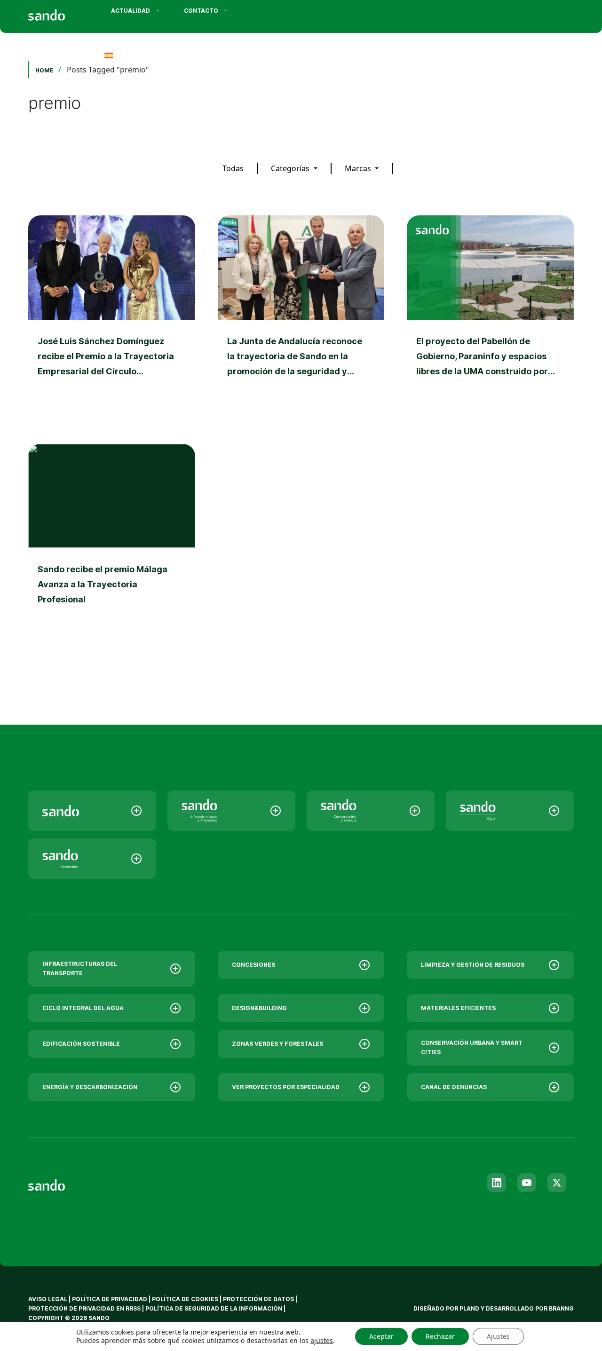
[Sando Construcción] (231, 810)
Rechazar (440, 1336)
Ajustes (498, 1336)
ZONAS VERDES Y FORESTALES (277, 1043)
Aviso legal (47, 1299)
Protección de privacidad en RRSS (84, 1308)
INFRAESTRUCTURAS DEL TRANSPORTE (79, 968)
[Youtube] (526, 1182)
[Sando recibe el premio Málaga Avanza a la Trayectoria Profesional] (111, 547)
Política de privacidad (110, 1299)
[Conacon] (371, 810)
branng (561, 1308)
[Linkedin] (496, 1182)
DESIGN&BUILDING (259, 1007)
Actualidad (130, 10)
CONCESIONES (253, 964)
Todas (233, 168)
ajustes (321, 1340)
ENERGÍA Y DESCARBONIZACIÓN (89, 1086)
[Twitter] (556, 1182)
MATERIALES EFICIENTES (458, 1007)
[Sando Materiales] (92, 858)
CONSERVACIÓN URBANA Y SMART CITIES (472, 1047)
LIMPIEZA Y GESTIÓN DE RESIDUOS (472, 964)
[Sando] (63, 12)
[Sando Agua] (510, 810)
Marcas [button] (359, 168)
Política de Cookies (186, 1299)
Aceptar (381, 1336)
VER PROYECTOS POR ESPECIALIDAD (286, 1086)
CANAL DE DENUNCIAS (454, 1086)
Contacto (201, 10)
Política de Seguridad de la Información (213, 1308)
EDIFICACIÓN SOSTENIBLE (81, 1043)
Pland (469, 1308)
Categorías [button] (291, 168)
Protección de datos (258, 1299)
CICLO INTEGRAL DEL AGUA (83, 1007)
